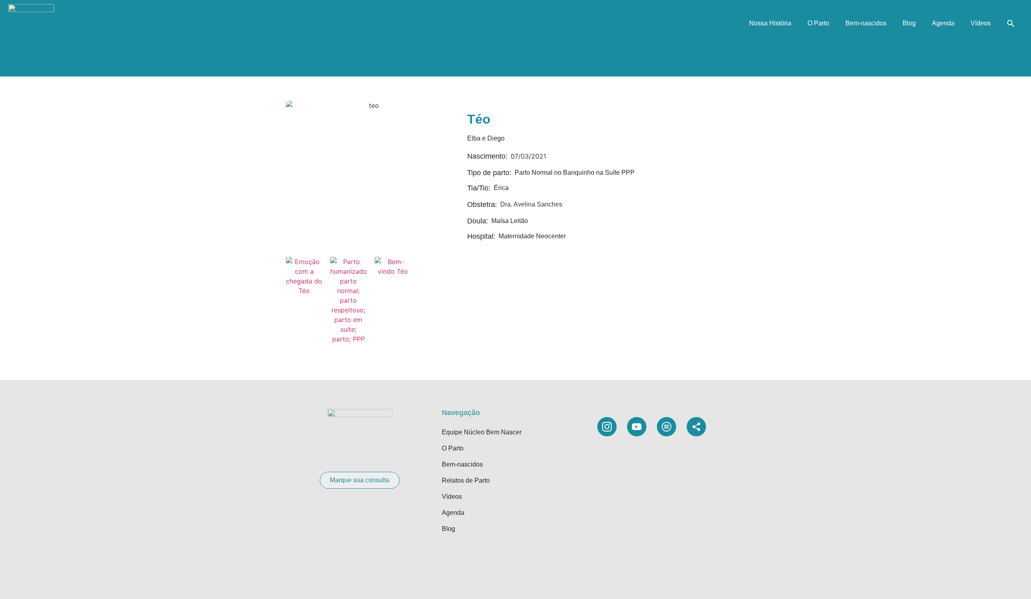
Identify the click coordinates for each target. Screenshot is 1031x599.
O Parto (818, 23)
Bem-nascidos (865, 23)
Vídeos (981, 23)
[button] (1011, 23)
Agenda (943, 23)
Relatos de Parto (466, 480)
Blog (909, 23)
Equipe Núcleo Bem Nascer (482, 432)
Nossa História (770, 23)
